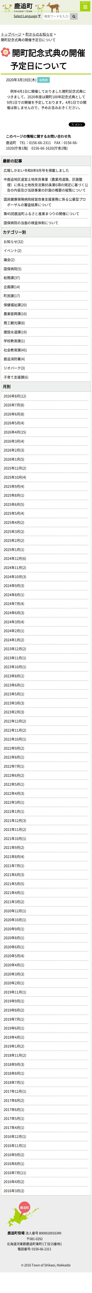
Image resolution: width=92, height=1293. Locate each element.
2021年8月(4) (15, 856)
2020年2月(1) (15, 982)
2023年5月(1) (15, 693)
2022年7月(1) (15, 766)
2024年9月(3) (15, 585)
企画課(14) (13, 286)
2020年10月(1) (16, 919)
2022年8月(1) (15, 757)
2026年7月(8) (15, 404)
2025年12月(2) (16, 468)
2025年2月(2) (15, 540)
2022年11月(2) (16, 730)
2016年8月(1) (15, 1163)
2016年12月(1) (16, 1136)
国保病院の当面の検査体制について (32, 222)
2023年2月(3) (15, 711)
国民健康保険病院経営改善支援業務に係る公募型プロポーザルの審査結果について (46, 202)
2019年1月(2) (15, 1046)
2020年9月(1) (15, 928)
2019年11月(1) (16, 991)
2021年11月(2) (16, 829)
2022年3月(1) (15, 802)
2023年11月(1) (16, 657)
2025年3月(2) (15, 531)
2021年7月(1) (15, 865)
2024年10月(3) (16, 576)
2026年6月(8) (15, 413)
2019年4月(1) (15, 1037)
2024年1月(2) (15, 639)
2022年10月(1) (16, 738)
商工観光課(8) (16, 322)
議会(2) (11, 259)
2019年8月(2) (15, 1009)
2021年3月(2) (15, 901)
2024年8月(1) (15, 594)
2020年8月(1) (15, 937)
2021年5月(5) (15, 883)
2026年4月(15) (16, 431)
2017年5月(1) (15, 1118)
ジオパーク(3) (16, 367)
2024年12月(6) (16, 558)
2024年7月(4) (15, 603)
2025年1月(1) (15, 549)
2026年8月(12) (16, 395)
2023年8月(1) (15, 675)
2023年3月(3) (15, 702)
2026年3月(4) (15, 441)
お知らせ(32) (15, 241)
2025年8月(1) (15, 495)
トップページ (11, 34)
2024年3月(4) (15, 621)
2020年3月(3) (15, 973)
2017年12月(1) (16, 1091)
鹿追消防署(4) (16, 358)
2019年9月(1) (15, 1000)
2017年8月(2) (15, 1100)
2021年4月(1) (15, 892)
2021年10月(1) (16, 838)
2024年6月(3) (15, 612)
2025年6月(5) (15, 504)
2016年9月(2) (15, 1154)
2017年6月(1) (15, 1109)
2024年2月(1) (15, 630)
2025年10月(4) (16, 477)
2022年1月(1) (15, 811)
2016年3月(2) (15, 1190)
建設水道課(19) (17, 331)
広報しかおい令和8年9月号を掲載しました (38, 170)
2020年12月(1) (16, 910)
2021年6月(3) (15, 874)
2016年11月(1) (16, 1145)
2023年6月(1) (15, 684)
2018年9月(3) (15, 1064)
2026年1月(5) (15, 459)
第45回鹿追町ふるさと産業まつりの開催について (43, 213)
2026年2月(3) (15, 449)
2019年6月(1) (15, 1027)
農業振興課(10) (17, 313)
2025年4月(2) (15, 522)
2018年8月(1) (15, 1073)
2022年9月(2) (15, 748)
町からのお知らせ (39, 34)
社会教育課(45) (17, 349)
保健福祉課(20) (17, 304)
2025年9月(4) (15, 486)
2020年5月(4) (15, 955)
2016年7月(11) (16, 1172)
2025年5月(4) (15, 513)
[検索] (74, 16)
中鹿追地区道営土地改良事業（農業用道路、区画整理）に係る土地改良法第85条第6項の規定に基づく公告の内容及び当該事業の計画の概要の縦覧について (47, 185)
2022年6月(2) (15, 775)
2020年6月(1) (15, 946)
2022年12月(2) (16, 720)
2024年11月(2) (16, 567)
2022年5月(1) (15, 784)
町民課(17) (13, 295)
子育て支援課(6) (17, 377)
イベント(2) (14, 250)
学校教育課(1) (16, 340)
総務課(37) (13, 277)
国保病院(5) (14, 268)
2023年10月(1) (16, 666)
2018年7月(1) (15, 1082)
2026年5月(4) (15, 422)
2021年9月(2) (15, 847)
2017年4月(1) (15, 1127)
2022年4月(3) (15, 793)
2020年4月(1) (15, 964)
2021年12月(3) (16, 820)
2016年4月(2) (15, 1181)
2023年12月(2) (16, 648)
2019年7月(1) (15, 1019)
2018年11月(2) (16, 1055)
